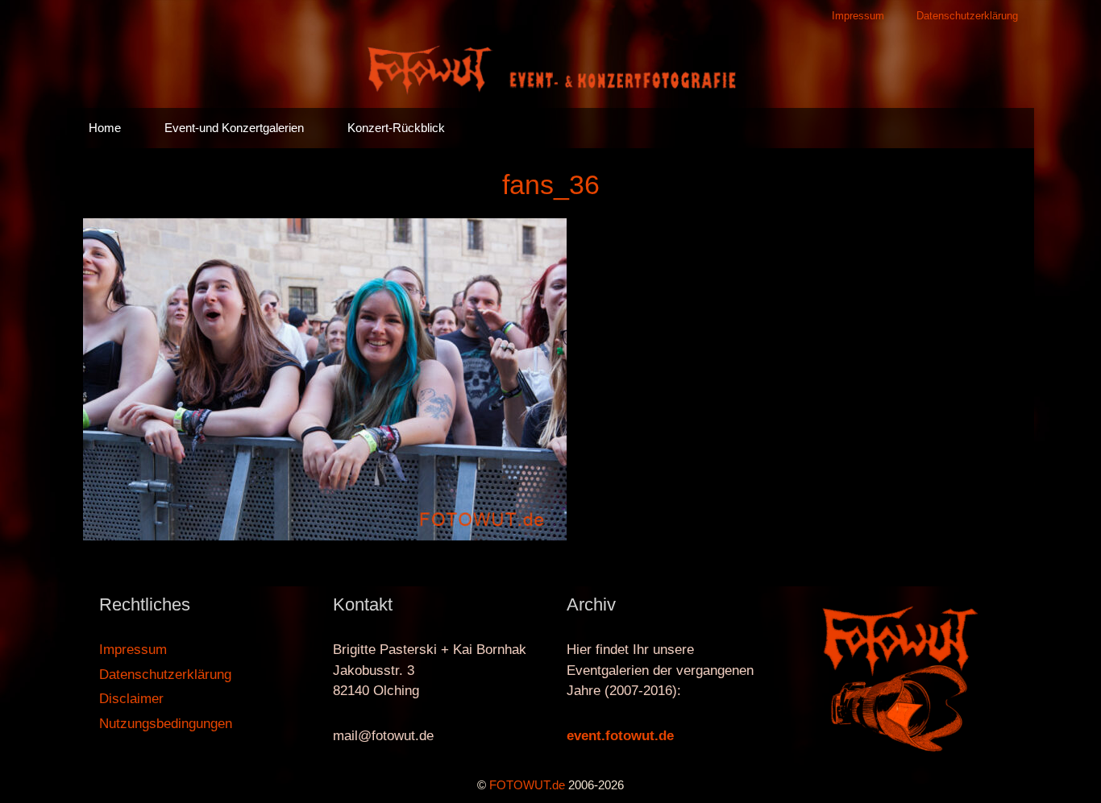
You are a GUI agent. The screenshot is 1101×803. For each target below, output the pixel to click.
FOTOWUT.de (527, 785)
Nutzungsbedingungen (165, 723)
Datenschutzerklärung (967, 16)
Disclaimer (131, 698)
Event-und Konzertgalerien (234, 128)
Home (105, 128)
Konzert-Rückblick (396, 128)
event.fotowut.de (620, 735)
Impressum (858, 16)
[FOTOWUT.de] (550, 69)
